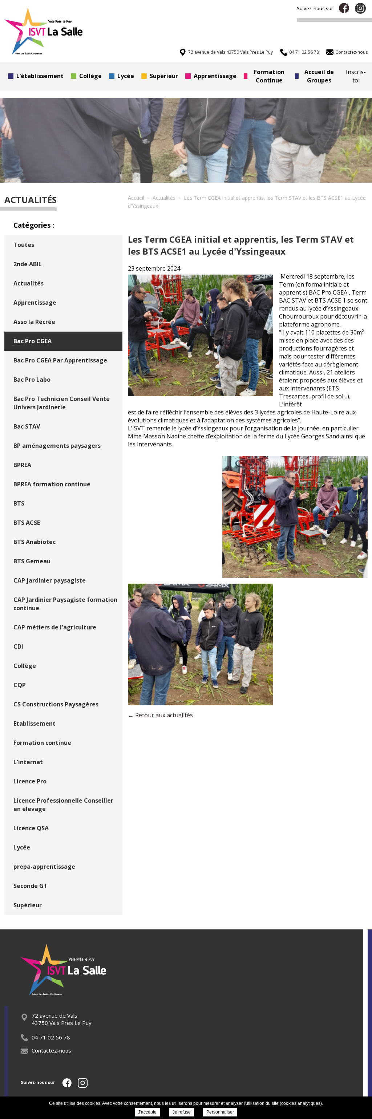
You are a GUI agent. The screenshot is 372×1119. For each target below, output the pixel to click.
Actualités (28, 283)
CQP (19, 685)
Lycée (125, 76)
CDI (18, 646)
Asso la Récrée (34, 322)
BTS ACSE (26, 523)
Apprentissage (215, 76)
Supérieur (164, 76)
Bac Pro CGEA (32, 341)
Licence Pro (29, 781)
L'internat (28, 762)
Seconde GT (30, 886)
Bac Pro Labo (31, 380)
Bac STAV (26, 426)
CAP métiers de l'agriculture (54, 627)
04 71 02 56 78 (51, 1037)
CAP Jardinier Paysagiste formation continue (65, 604)
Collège (90, 76)
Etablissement (34, 723)
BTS (18, 503)
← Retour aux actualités (160, 715)
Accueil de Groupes (319, 76)
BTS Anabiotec (34, 542)
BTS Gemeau (31, 561)
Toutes (23, 245)
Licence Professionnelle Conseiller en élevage (63, 804)
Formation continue (42, 743)
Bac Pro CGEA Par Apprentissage (60, 360)
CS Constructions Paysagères (55, 704)
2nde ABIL (27, 264)
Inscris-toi (356, 76)
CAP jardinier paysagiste (49, 580)
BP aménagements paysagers (57, 446)
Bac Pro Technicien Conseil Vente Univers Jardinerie (61, 403)
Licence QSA (31, 828)
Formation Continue (269, 76)
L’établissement (40, 76)
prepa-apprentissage (44, 867)
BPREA (22, 465)
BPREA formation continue (51, 484)
